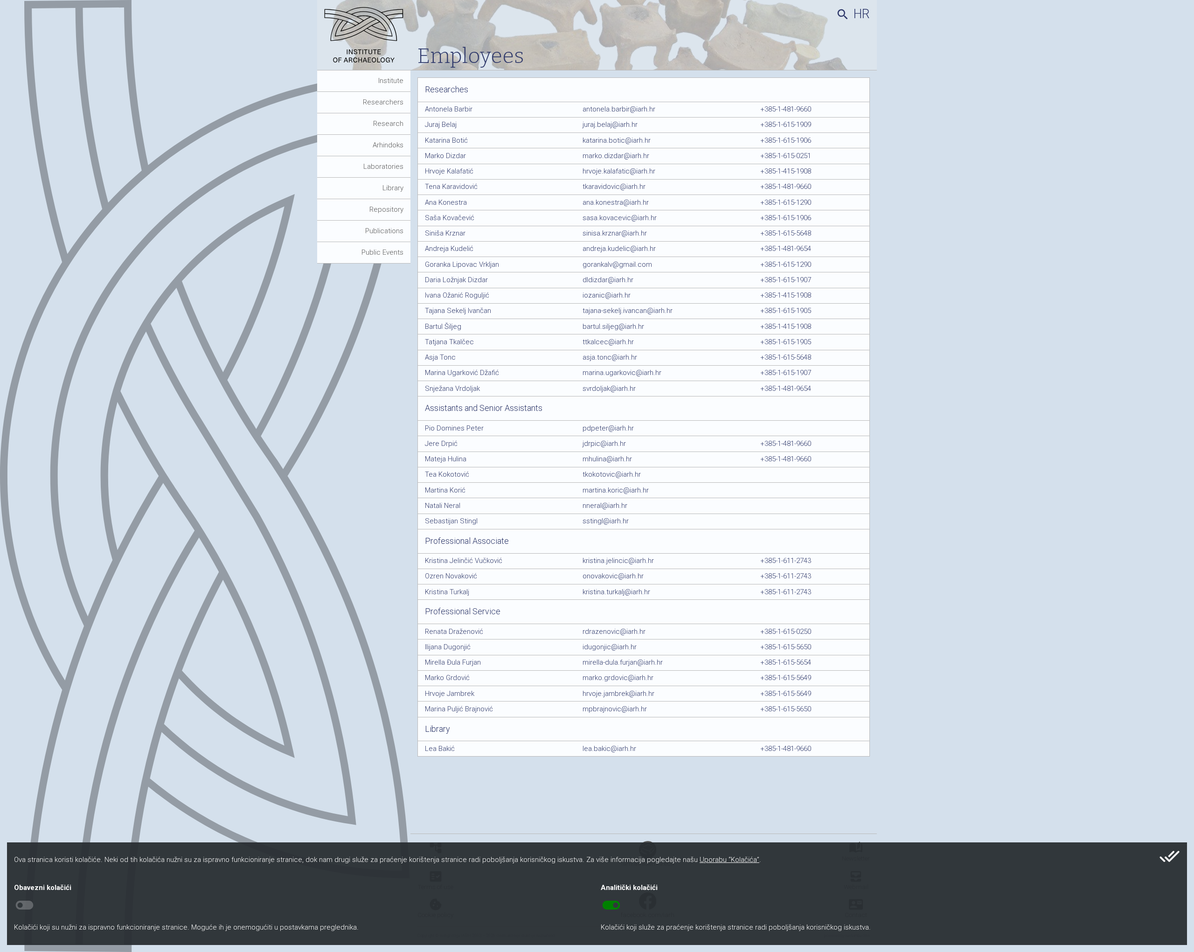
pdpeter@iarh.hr (608, 428)
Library (392, 188)
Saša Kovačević (449, 218)
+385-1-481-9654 (785, 248)
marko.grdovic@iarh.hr (618, 678)
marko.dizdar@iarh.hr (616, 156)
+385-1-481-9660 (785, 109)
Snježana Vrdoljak (452, 388)
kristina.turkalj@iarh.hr (616, 592)
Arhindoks (388, 145)
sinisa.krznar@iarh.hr (615, 233)
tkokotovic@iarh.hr (612, 474)
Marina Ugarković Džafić (462, 372)
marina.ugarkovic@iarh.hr (622, 372)
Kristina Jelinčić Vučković (463, 560)
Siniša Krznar (445, 233)
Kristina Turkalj (447, 592)
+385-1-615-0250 (785, 631)
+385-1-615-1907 (785, 280)
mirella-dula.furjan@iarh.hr (623, 662)
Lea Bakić (440, 748)
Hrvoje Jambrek (449, 693)
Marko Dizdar (445, 156)
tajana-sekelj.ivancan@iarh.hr (628, 310)
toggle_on (611, 905)
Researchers (383, 102)
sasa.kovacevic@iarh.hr (620, 218)
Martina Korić (445, 490)
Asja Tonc (440, 357)
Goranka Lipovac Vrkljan (462, 264)
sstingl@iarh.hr (606, 521)
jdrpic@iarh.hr (604, 443)
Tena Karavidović (451, 186)
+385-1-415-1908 (785, 171)
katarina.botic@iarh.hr (617, 140)
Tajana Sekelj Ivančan (458, 310)
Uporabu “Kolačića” (729, 859)
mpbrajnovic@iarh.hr (615, 709)
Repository (386, 209)
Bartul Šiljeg (443, 326)
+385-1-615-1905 (785, 310)
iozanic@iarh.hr (607, 295)
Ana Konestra (446, 202)
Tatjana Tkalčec (449, 342)
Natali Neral (442, 505)
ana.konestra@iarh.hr (616, 202)
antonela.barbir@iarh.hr (619, 109)
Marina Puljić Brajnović (459, 709)
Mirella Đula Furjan (453, 662)
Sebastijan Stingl (451, 521)
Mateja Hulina (445, 459)
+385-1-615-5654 (785, 662)
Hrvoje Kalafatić (449, 171)
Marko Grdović (447, 678)
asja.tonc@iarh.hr (610, 357)
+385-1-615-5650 (785, 647)
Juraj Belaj (441, 124)
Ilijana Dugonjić (448, 647)
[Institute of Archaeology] (367, 38)
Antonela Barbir (448, 109)
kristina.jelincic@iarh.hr (618, 560)
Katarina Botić (446, 140)
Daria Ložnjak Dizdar (456, 280)
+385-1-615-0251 (785, 156)
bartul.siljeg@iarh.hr (613, 326)
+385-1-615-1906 (785, 140)
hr (862, 14)
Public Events (382, 252)
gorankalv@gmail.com (617, 264)
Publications (384, 231)
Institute (390, 80)
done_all (1169, 856)
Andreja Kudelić (449, 248)
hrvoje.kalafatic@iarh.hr (619, 171)
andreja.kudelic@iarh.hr (619, 248)
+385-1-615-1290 (785, 202)
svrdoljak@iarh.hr (609, 388)
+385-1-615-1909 (785, 124)
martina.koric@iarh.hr (616, 490)
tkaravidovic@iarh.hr (614, 186)
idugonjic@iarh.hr (610, 647)
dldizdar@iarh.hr (608, 280)
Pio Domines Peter (454, 428)
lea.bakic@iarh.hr (609, 748)
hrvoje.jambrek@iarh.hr (618, 693)
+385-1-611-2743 (785, 560)
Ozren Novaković (451, 576)
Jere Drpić (441, 443)
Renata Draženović (454, 631)
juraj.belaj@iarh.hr (610, 124)
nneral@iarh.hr (605, 505)
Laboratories (383, 166)
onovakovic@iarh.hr (613, 576)
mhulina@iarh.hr (607, 459)
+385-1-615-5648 (785, 233)
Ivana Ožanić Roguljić (457, 295)
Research (388, 123)
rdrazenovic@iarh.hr (614, 631)
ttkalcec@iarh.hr (608, 342)
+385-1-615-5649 (785, 678)
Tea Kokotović (447, 474)
